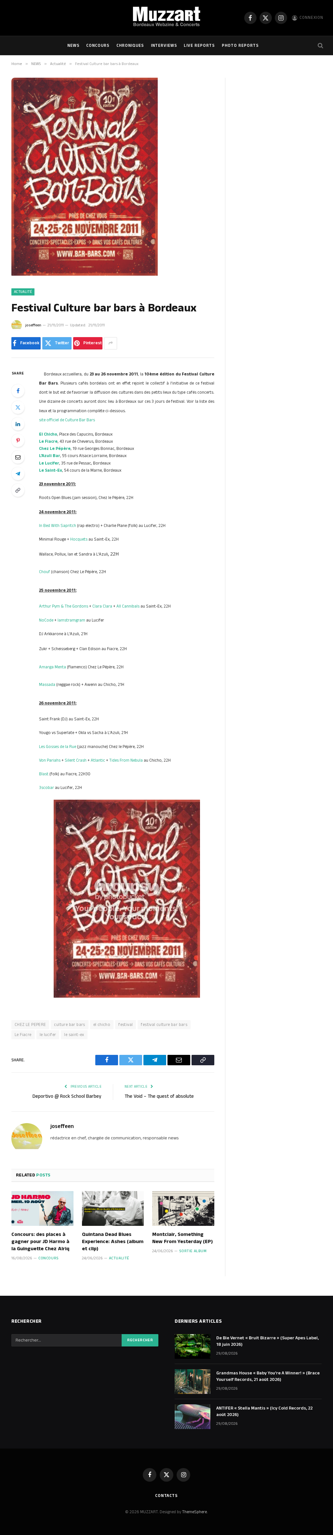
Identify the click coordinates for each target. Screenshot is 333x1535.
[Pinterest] (17, 440)
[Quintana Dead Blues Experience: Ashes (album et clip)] (113, 1208)
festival (125, 1025)
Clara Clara (102, 606)
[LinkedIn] (17, 423)
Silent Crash (76, 760)
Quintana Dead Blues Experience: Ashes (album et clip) (112, 1241)
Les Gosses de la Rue (57, 747)
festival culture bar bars (164, 1025)
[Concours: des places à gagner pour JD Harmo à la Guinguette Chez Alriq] (42, 1208)
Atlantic (98, 760)
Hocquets (78, 539)
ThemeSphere (194, 1512)
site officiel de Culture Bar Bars (67, 420)
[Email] (17, 457)
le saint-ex (74, 1035)
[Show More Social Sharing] (110, 343)
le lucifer (48, 1035)
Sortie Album (192, 1251)
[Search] (319, 45)
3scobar (46, 788)
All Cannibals (128, 606)
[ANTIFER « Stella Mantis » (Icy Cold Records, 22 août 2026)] (192, 1416)
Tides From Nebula (126, 760)
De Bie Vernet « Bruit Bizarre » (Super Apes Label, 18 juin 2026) (267, 1341)
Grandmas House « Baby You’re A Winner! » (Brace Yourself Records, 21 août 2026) (268, 1376)
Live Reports (199, 45)
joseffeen (33, 325)
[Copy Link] (17, 490)
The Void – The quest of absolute (159, 1096)
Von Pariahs (49, 760)
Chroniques (130, 45)
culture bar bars (69, 1025)
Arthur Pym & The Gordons (63, 606)
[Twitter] (17, 407)
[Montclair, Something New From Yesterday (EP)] (183, 1208)
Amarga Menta (52, 667)
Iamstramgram (71, 620)
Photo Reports (240, 45)
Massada (47, 685)
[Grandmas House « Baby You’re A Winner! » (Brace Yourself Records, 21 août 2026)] (192, 1381)
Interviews (164, 45)
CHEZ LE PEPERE (30, 1025)
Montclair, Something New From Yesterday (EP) (182, 1238)
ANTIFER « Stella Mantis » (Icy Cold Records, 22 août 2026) (264, 1411)
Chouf (44, 572)
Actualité (23, 292)
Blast (43, 774)
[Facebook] (17, 390)
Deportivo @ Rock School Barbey (67, 1096)
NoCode (46, 620)
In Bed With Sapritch (57, 526)
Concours (98, 45)
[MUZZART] (166, 18)
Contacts (166, 1496)
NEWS (73, 45)
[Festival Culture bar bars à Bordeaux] (84, 274)
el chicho (102, 1025)
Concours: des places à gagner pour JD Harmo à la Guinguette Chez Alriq (40, 1241)
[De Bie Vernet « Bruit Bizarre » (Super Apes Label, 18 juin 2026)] (192, 1346)
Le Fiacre (23, 1035)
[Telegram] (17, 473)
